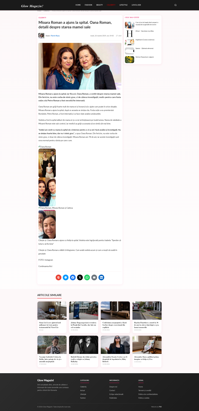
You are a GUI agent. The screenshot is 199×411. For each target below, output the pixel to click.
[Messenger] (66, 277)
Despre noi (113, 387)
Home (78, 5)
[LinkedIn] (101, 277)
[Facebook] (73, 277)
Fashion (88, 5)
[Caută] (175, 5)
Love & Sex (136, 5)
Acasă (39, 11)
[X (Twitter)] (80, 277)
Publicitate (113, 398)
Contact (112, 390)
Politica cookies (143, 398)
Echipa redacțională (116, 394)
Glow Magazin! (45, 380)
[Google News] (58, 277)
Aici (50, 266)
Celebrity (111, 5)
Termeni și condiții (144, 390)
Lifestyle (124, 5)
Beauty (99, 5)
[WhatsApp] (87, 277)
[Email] (94, 277)
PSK (160, 407)
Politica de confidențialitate (148, 394)
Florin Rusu (55, 36)
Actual (82, 390)
